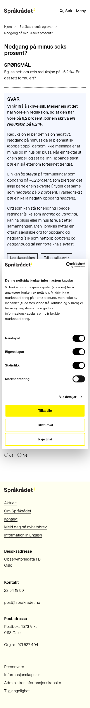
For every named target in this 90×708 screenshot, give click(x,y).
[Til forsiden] (19, 11)
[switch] (79, 351)
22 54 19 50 (14, 590)
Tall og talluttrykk (56, 258)
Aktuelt (10, 503)
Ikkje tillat (45, 439)
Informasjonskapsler (22, 674)
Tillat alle (45, 410)
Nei (25, 455)
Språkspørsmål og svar (36, 27)
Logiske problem (22, 258)
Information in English (23, 535)
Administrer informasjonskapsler (32, 682)
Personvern (14, 666)
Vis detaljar (67, 397)
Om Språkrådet (17, 511)
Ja (11, 455)
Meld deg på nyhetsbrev (25, 527)
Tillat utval (45, 425)
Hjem (8, 27)
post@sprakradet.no (22, 602)
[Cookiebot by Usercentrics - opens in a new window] (66, 265)
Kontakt (10, 519)
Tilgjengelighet (17, 691)
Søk (68, 11)
